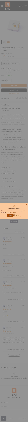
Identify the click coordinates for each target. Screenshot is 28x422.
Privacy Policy (13, 212)
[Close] (26, 204)
